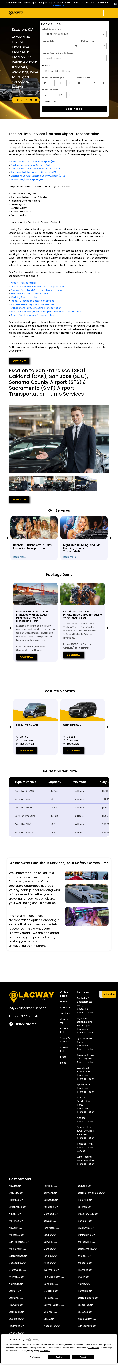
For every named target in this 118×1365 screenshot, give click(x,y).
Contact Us (65, 1021)
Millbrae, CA (50, 1312)
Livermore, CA (51, 1270)
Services (65, 1013)
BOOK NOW (19, 360)
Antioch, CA (50, 1263)
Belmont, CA (50, 1193)
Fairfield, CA (50, 1186)
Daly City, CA (16, 1193)
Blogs (63, 1062)
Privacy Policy (64, 1030)
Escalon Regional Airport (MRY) (28, 179)
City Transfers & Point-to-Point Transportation (37, 286)
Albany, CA (15, 1214)
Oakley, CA (15, 1291)
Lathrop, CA (84, 1207)
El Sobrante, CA (17, 1207)
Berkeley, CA (85, 1221)
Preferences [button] (45, 1351)
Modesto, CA (85, 1263)
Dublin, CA (83, 1277)
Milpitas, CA (84, 1256)
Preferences (35, 1357)
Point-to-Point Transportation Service (85, 1147)
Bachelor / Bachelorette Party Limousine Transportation (85, 1005)
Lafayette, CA (51, 1228)
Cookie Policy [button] (93, 1348)
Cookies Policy (64, 1049)
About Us (65, 1007)
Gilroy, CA (48, 1319)
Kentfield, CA (85, 1291)
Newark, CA (15, 1228)
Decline (59, 1357)
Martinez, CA (16, 1221)
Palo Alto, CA (85, 1200)
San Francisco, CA (19, 1242)
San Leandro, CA (87, 1326)
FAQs (63, 1057)
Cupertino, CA (17, 1319)
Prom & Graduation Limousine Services (32, 300)
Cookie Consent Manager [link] (15, 1340)
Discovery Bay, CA (88, 1214)
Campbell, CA (16, 1312)
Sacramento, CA (18, 1256)
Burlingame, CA (86, 1235)
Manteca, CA (50, 1214)
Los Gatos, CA (85, 1305)
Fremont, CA (85, 1270)
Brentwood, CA (17, 1270)
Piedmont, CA (16, 1326)
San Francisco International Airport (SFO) (34, 161)
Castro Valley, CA (88, 1249)
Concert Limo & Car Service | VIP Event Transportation (85, 1133)
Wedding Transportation (24, 297)
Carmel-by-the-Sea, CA (92, 1193)
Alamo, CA (84, 1284)
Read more (19, 557)
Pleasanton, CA (52, 1326)
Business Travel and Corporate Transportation (37, 290)
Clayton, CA (84, 1186)
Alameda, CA (16, 1284)
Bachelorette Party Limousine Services (32, 304)
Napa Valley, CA (87, 1319)
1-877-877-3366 (26, 100)
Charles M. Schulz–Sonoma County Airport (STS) (38, 175)
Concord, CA (50, 1284)
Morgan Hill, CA (86, 1242)
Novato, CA (15, 1186)
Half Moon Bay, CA (53, 1277)
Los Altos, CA (85, 1312)
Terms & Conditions (66, 1039)
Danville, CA (50, 1242)
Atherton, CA (50, 1207)
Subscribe (109, 994)
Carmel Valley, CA (53, 1305)
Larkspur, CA (50, 1256)
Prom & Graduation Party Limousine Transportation (85, 1105)
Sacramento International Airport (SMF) (33, 172)
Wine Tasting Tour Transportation (30, 293)
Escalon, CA (50, 1235)
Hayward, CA (16, 1305)
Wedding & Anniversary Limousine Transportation (85, 1073)
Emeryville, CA (86, 1228)
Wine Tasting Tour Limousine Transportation (85, 1160)
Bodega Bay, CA (18, 1263)
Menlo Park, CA (17, 1249)
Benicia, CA (49, 1221)
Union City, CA (17, 1333)
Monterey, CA (16, 1235)
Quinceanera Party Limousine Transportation (36, 308)
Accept (83, 1357)
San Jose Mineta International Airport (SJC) (35, 168)
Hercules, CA (16, 1200)
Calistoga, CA (50, 1200)
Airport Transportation (23, 283)
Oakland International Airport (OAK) (31, 165)
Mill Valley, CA (16, 1277)
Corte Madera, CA (88, 1298)
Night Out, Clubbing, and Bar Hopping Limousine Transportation (46, 311)
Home (63, 1001)
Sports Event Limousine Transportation (32, 315)
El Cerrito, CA (50, 1291)
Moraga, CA (50, 1249)
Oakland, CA (16, 1298)
